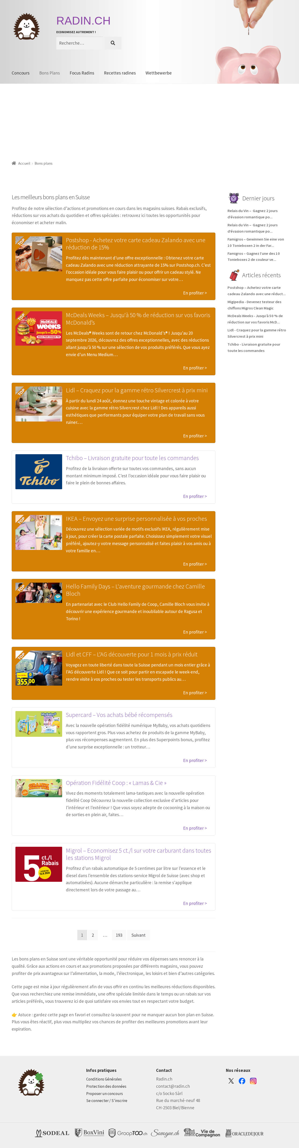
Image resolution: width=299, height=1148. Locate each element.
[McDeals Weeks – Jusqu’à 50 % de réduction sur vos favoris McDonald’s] (38, 328)
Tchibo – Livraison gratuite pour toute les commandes (132, 458)
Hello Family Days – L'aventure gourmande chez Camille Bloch (135, 590)
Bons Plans (49, 73)
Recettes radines (120, 73)
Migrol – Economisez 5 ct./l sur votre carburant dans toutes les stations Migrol (138, 854)
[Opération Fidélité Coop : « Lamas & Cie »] (38, 788)
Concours (20, 73)
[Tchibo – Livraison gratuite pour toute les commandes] (38, 471)
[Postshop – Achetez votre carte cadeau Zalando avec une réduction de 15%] (38, 253)
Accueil (24, 163)
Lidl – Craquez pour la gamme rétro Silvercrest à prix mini (137, 390)
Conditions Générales (104, 1079)
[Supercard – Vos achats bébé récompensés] (38, 724)
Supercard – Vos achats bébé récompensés (119, 715)
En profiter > (195, 293)
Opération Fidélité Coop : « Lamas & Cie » (116, 783)
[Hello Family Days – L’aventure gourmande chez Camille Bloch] (38, 593)
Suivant (139, 935)
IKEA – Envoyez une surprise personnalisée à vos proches (136, 518)
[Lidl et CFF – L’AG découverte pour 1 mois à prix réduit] (38, 668)
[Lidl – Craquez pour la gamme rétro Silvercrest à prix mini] (38, 404)
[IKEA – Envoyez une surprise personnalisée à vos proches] (38, 532)
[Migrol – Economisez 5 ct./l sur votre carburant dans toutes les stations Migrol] (38, 864)
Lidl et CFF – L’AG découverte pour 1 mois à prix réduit (131, 654)
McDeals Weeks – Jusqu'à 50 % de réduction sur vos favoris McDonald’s (138, 318)
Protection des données (106, 1086)
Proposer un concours (104, 1093)
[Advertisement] (149, 119)
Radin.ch (83, 20)
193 (119, 935)
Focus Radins (82, 73)
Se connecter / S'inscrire (106, 1100)
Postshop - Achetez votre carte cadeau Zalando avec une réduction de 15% (135, 243)
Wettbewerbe (159, 73)
